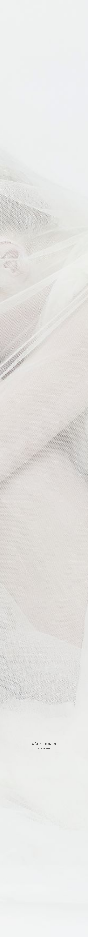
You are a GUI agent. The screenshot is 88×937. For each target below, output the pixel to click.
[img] (44, 468)
